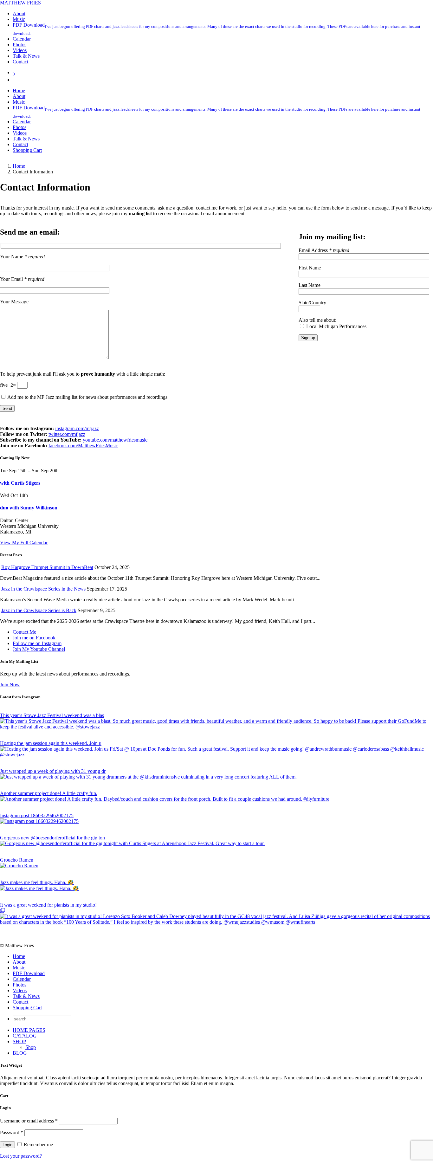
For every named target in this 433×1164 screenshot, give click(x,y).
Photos (19, 984)
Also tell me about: (317, 320)
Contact (20, 1002)
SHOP (19, 1041)
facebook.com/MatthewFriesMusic (83, 445)
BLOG (20, 1053)
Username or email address (29, 1120)
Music (19, 967)
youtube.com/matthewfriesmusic (115, 440)
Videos (20, 990)
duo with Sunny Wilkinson (28, 507)
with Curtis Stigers (20, 483)
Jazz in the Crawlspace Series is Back (38, 610)
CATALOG (25, 1035)
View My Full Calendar (24, 542)
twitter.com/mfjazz (66, 434)
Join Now (10, 684)
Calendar (22, 979)
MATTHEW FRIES (20, 2)
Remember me (38, 1144)
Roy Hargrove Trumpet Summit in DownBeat (47, 567)
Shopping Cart (27, 1007)
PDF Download (29, 973)
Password (11, 1132)
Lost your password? (21, 1156)
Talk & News (26, 996)
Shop (30, 1047)
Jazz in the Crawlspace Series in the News (43, 589)
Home (19, 956)
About (19, 962)
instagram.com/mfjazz (77, 428)
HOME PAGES (29, 1030)
